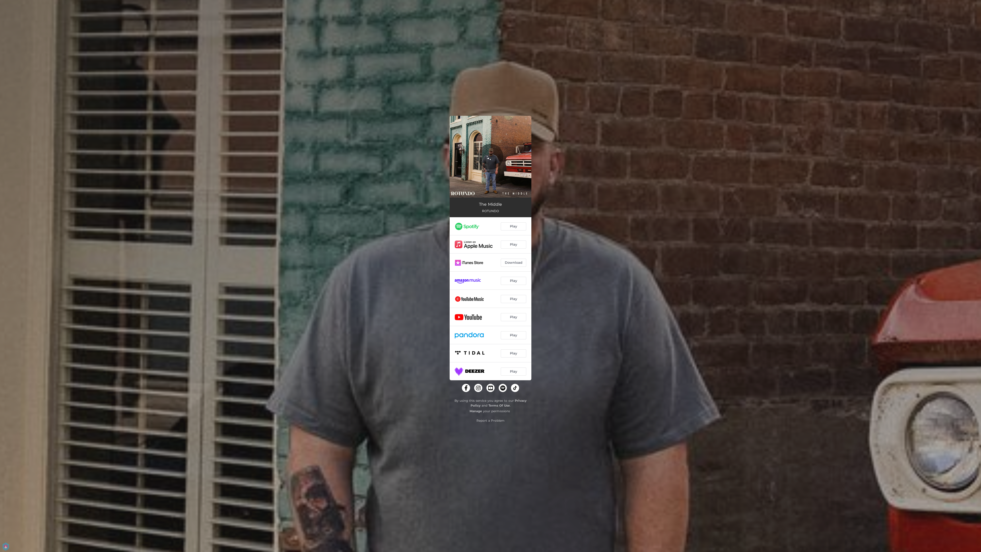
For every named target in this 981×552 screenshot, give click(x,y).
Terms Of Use (499, 405)
